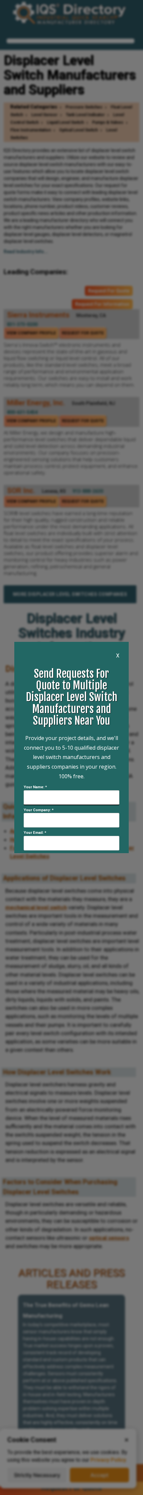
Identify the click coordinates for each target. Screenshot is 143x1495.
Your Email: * (35, 833)
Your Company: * (39, 810)
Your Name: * (35, 787)
